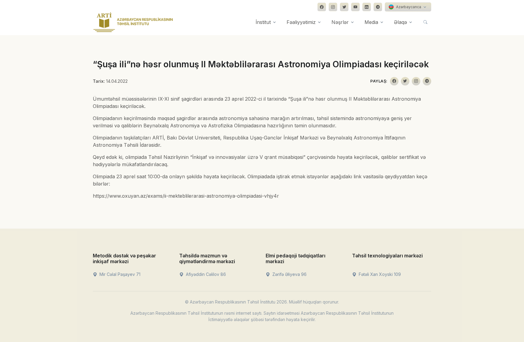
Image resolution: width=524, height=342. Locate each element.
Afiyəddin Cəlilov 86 (205, 274)
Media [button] (371, 22)
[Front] (133, 22)
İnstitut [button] (263, 22)
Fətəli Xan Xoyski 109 (379, 274)
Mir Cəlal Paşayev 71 (119, 274)
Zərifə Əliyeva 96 (289, 274)
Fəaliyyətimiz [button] (301, 22)
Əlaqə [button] (400, 22)
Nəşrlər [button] (340, 22)
